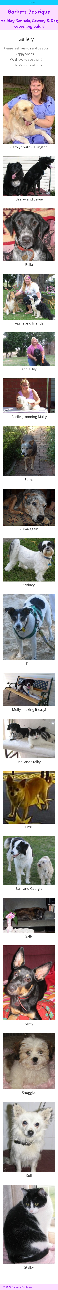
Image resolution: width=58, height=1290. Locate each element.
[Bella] (29, 260)
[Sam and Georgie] (29, 884)
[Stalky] (29, 1263)
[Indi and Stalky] (29, 757)
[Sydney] (29, 580)
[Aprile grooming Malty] (29, 412)
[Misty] (29, 1019)
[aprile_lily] (29, 364)
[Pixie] (29, 822)
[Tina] (29, 659)
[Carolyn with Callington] (29, 142)
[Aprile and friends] (29, 319)
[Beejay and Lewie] (29, 195)
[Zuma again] (29, 524)
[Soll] (29, 1171)
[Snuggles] (29, 1088)
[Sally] (29, 932)
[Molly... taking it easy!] (29, 705)
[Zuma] (29, 475)
